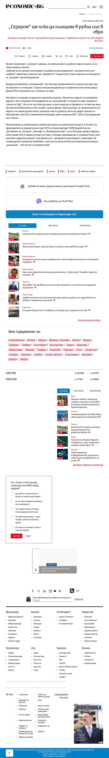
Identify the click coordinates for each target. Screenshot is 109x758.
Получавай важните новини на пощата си (52, 598)
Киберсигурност (14, 663)
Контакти (22, 709)
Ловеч (70, 344)
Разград (68, 349)
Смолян (26, 354)
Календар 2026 (64, 653)
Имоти (36, 634)
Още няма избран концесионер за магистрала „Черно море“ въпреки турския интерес (59, 273)
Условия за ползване (42, 721)
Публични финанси (15, 617)
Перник (29, 349)
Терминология (90, 653)
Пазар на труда (14, 641)
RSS (77, 591)
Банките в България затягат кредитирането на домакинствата (55, 234)
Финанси (37, 630)
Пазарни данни (90, 663)
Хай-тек (11, 667)
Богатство (37, 660)
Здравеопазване (90, 630)
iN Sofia (62, 670)
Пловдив (54, 349)
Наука (36, 653)
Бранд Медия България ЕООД (44, 716)
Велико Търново (59, 339)
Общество (87, 612)
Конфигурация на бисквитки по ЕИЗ (26, 732)
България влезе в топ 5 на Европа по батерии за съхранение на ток (55, 310)
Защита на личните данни (44, 695)
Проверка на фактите (24, 701)
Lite (33, 648)
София (38, 354)
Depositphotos (60, 756)
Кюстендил (56, 344)
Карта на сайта (44, 706)
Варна (42, 339)
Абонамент (23, 706)
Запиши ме (78, 599)
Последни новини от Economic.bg (88, 465)
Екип (40, 700)
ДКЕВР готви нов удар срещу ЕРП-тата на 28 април (56, 570)
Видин (76, 339)
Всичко (86, 648)
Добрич (26, 344)
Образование (89, 627)
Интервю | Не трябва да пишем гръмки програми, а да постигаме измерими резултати (59, 286)
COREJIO (62, 663)
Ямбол (24, 358)
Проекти (61, 648)
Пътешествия (39, 656)
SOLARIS (62, 677)
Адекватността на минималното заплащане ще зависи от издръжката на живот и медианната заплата (59, 298)
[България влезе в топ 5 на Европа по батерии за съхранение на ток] (14, 312)
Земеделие (12, 634)
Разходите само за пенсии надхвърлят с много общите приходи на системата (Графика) (60, 260)
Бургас (31, 339)
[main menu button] (101, 7)
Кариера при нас (25, 720)
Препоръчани (85, 226)
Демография (89, 624)
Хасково (86, 354)
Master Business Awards (68, 667)
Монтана (82, 344)
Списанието (89, 660)
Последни (22, 226)
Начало (82, 14)
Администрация (90, 641)
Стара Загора (53, 354)
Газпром (12, 171)
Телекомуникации (15, 656)
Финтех (11, 670)
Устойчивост (64, 612)
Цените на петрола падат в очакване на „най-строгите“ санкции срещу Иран (85, 442)
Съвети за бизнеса (66, 617)
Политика (88, 617)
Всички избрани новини (89, 320)
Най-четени (53, 226)
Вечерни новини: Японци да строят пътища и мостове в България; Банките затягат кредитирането (85, 403)
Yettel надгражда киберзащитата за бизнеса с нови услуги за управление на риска (85, 456)
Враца (87, 339)
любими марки (88, 171)
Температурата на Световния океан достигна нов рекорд (86, 415)
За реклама (23, 694)
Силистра (91, 349)
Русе (79, 349)
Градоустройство (91, 634)
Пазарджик (15, 349)
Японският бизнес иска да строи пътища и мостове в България (53, 246)
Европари (12, 620)
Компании (38, 617)
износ (72, 171)
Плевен (41, 349)
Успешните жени (65, 674)
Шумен (13, 358)
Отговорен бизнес (66, 624)
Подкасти (62, 656)
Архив (28, 536)
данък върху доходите (32, 171)
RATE (61, 660)
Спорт (36, 670)
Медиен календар (26, 737)
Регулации (38, 637)
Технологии (12, 648)
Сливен (13, 354)
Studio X (63, 754)
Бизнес (35, 612)
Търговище (71, 354)
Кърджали (40, 344)
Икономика (12, 612)
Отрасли (37, 620)
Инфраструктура (14, 624)
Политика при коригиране (43, 710)
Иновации (38, 624)
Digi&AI (11, 653)
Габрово (14, 344)
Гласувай (16, 536)
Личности (37, 663)
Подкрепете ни (44, 726)
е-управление (13, 660)
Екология (88, 637)
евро (62, 171)
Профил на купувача (23, 727)
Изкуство (37, 667)
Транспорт (12, 630)
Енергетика (51, 565)
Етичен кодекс (24, 715)
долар (52, 171)
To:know (87, 656)
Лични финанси (90, 620)
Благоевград (16, 339)
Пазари (36, 627)
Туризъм (11, 637)
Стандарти (63, 620)
